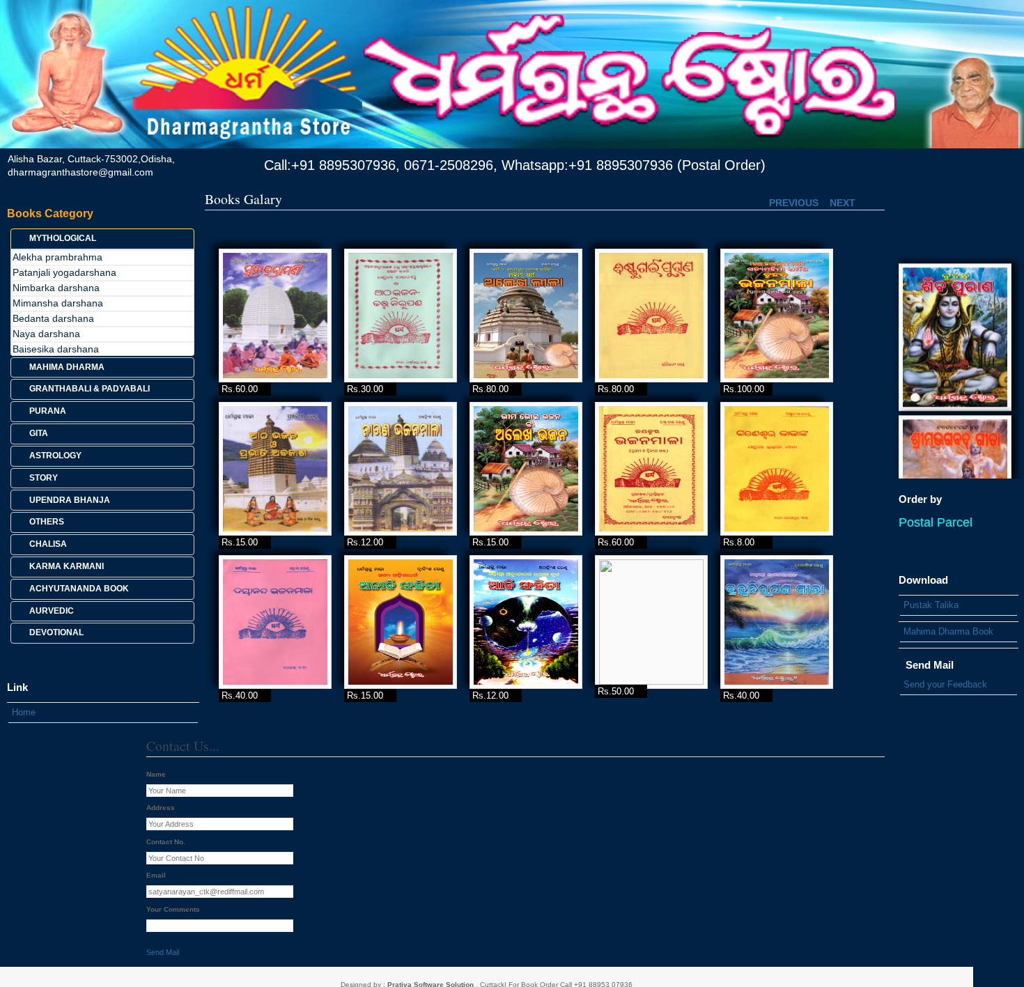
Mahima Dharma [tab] (66, 367)
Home (24, 712)
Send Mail (162, 952)
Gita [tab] (38, 433)
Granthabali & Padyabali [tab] (89, 389)
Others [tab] (46, 522)
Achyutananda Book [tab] (79, 588)
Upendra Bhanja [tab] (69, 500)
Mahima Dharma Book (948, 631)
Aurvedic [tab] (51, 611)
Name (156, 774)
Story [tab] (43, 478)
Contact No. (165, 842)
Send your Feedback (945, 684)
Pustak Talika (931, 605)
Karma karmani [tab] (66, 566)
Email (156, 875)
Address (160, 807)
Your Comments (173, 909)
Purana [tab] (47, 411)
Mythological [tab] (62, 238)
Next (842, 202)
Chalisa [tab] (48, 544)
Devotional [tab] (56, 632)
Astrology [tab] (55, 455)
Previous (794, 202)
